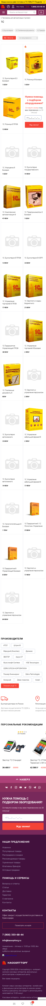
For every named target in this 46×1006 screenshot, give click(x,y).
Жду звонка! (34, 125)
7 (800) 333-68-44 (38, 7)
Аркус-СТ (19, 657)
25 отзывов (21, 733)
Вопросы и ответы (11, 883)
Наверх (25, 779)
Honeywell (7, 680)
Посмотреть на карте (23, 925)
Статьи (5, 887)
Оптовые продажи (11, 870)
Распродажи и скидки (12, 855)
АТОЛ (5, 645)
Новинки (6, 847)
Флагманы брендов (11, 866)
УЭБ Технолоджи (32, 663)
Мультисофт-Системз (11, 663)
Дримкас (29, 651)
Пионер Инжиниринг (11, 674)
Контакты (7, 902)
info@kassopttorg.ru (11, 940)
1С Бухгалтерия (7, 30)
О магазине (7, 899)
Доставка (6, 891)
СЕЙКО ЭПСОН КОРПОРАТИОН (15, 668)
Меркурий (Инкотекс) (11, 651)
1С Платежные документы (25, 30)
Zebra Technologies (32, 674)
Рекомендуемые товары (13, 859)
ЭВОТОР (6, 657)
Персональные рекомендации (22, 724)
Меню (40, 12)
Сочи (27, 6)
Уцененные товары (11, 862)
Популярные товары (12, 851)
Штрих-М (17, 645)
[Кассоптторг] (3, 6)
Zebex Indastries (23, 680)
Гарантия (6, 895)
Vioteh (37, 680)
